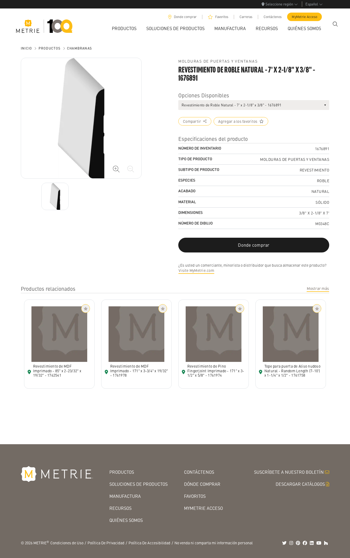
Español (311, 4)
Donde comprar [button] (253, 245)
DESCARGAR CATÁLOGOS (300, 484)
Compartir (192, 121)
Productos (50, 48)
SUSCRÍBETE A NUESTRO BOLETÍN (289, 472)
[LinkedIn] (312, 543)
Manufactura (125, 496)
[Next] (55, 196)
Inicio (26, 48)
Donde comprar (185, 17)
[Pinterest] (298, 543)
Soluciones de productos (138, 484)
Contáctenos (273, 17)
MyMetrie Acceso (304, 17)
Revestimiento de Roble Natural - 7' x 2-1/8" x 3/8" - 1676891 (231, 105)
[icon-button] (116, 169)
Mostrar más (318, 288)
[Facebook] (305, 543)
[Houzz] (326, 543)
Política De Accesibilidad (149, 542)
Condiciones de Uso (66, 542)
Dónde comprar (202, 484)
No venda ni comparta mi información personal (213, 542)
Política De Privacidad (106, 542)
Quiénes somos (126, 520)
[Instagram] (291, 543)
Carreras (246, 17)
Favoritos (221, 17)
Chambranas (79, 48)
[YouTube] (318, 543)
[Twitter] (284, 543)
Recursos (120, 508)
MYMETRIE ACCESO (203, 508)
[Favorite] (85, 308)
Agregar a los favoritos (238, 121)
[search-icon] (335, 24)
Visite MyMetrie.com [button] (196, 270)
